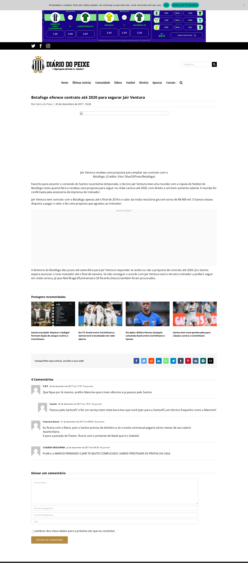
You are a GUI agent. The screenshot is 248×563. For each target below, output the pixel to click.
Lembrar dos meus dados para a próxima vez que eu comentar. (75, 531)
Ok (166, 5)
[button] (181, 82)
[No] (243, 5)
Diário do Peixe (44, 104)
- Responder (87, 386)
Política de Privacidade (185, 5)
